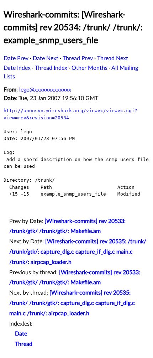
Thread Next (112, 58)
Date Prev (16, 58)
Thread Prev (78, 58)
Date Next (45, 58)
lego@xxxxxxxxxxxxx (45, 90)
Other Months (89, 68)
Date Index (17, 68)
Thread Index (51, 68)
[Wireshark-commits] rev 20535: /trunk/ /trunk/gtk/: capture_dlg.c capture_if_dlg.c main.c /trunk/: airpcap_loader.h (77, 252)
